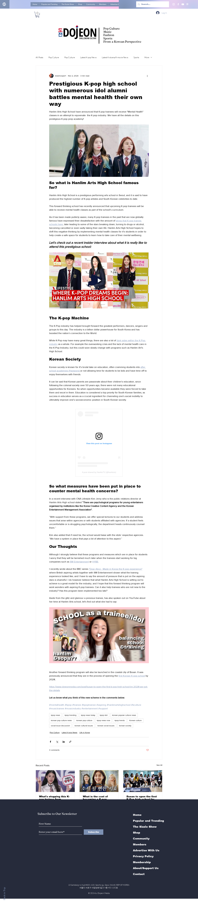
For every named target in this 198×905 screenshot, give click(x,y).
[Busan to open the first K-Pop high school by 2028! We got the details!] (142, 781)
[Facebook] (178, 4)
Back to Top (4, 893)
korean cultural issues (84, 726)
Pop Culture (53, 57)
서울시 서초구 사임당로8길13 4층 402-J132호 (99, 887)
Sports (136, 57)
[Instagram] (173, 4)
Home (137, 814)
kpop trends (120, 720)
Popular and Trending (148, 820)
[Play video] (99, 280)
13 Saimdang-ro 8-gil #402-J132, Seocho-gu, (99, 885)
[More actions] (147, 75)
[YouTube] (182, 4)
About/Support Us (146, 868)
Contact (139, 874)
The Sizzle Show (145, 826)
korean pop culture (84, 720)
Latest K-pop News (88, 57)
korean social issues (106, 726)
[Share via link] (70, 741)
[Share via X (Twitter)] (57, 741)
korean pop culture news (61, 720)
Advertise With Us (146, 850)
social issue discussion (60, 726)
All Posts (39, 57)
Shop (136, 832)
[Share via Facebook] (50, 741)
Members (139, 844)
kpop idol (103, 715)
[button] (37, 14)
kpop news (55, 715)
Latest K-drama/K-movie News (115, 57)
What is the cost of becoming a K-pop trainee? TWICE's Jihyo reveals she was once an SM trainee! (98, 798)
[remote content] (99, 443)
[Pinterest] (187, 4)
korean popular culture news (124, 715)
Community (141, 838)
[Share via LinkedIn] (63, 741)
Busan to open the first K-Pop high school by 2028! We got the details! (141, 798)
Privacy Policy (143, 856)
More (146, 57)
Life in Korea (84, 732)
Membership (142, 862)
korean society (125, 726)
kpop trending (70, 715)
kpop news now (103, 720)
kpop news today (88, 715)
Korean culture (135, 720)
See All (159, 765)
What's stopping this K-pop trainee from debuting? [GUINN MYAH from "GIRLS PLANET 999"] (54, 798)
